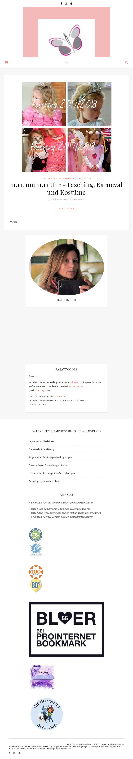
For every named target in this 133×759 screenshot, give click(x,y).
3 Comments (77, 199)
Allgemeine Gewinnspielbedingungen (50, 457)
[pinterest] (71, 3)
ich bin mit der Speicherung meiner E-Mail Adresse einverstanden (65, 328)
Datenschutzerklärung (42, 449)
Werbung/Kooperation (75, 178)
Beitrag (40, 390)
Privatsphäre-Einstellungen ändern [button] (49, 465)
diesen (75, 382)
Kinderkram (49, 178)
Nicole (13, 221)
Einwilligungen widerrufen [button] (44, 481)
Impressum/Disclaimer (41, 441)
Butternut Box (77, 386)
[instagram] (66, 3)
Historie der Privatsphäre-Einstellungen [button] (52, 473)
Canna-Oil (60, 396)
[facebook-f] (62, 3)
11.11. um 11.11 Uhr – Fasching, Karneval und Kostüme (66, 188)
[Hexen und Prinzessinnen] (66, 32)
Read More (66, 208)
